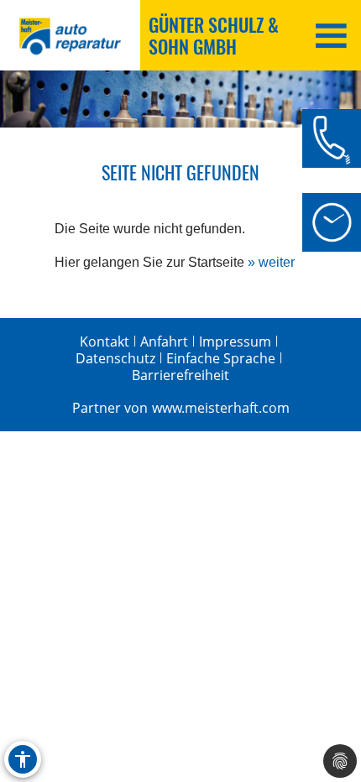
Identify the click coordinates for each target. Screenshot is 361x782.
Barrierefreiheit (180, 375)
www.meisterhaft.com (221, 407)
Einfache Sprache (220, 358)
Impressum (235, 341)
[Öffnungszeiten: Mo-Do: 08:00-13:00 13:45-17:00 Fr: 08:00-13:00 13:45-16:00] (331, 222)
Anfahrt (164, 341)
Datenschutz (115, 358)
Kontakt (104, 341)
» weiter (271, 262)
